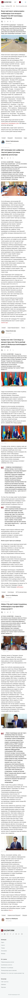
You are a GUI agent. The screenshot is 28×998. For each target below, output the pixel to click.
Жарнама (3, 987)
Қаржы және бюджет (14, 915)
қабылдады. (20, 587)
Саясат (3, 945)
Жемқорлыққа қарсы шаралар (9, 970)
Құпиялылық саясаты (6, 964)
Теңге (23, 327)
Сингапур (11, 592)
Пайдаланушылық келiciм (7, 962)
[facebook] (10, 934)
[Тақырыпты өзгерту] (21, 2)
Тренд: (2, 6)
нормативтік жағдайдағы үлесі (10, 123)
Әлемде (3, 953)
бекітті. (11, 910)
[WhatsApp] (5, 22)
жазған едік (4, 322)
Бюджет (10, 138)
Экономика (18, 138)
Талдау (3, 948)
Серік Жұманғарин (13, 327)
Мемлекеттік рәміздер (7, 967)
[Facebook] (10, 22)
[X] (13, 22)
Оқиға (2, 942)
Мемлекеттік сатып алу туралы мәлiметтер (12, 973)
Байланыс (3, 984)
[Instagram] (2, 22)
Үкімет (4, 138)
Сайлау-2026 (9, 6)
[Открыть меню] (25, 2)
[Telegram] (7, 22)
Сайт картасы (4, 981)
